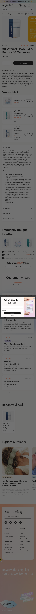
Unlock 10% (12, 313)
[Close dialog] (34, 298)
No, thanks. (12, 315)
